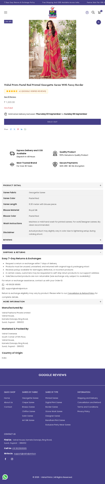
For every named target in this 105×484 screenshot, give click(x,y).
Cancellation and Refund (89, 402)
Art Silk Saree (28, 420)
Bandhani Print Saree (55, 420)
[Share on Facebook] (11, 129)
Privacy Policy (83, 411)
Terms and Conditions (87, 406)
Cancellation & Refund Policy (80, 293)
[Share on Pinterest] (18, 129)
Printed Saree (51, 398)
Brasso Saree (28, 406)
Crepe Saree (28, 402)
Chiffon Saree (28, 411)
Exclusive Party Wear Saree (58, 424)
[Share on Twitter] (14, 129)
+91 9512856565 (19, 448)
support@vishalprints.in (17, 288)
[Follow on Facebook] (5, 459)
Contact (8, 406)
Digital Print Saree (53, 402)
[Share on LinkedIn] (22, 129)
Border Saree (51, 406)
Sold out (53, 122)
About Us (8, 402)
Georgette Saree (30, 398)
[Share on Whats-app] (25, 129)
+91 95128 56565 (13, 284)
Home (7, 398)
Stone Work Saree (53, 411)
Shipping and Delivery (87, 398)
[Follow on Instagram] (12, 459)
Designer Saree (52, 415)
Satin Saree (27, 415)
